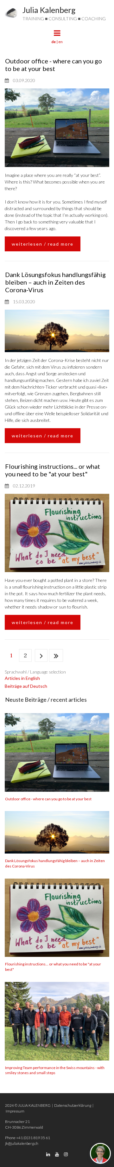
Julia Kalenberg (49, 10)
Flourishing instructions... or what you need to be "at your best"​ (52, 470)
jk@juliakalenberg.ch (21, 1143)
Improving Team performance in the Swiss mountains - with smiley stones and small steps (54, 1070)
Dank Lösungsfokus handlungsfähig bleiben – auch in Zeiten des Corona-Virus (55, 282)
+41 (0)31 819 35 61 (33, 1137)
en (60, 41)
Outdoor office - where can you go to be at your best (53, 64)
